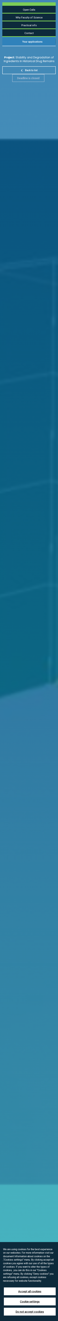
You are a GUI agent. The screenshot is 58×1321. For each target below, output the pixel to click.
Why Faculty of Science (29, 17)
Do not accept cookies (30, 1311)
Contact (29, 33)
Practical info (29, 25)
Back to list (31, 70)
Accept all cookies (29, 1291)
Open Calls (29, 9)
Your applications (32, 41)
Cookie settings (30, 1301)
